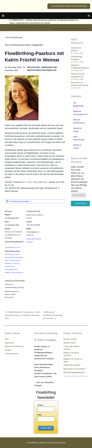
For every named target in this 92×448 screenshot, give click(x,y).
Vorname (40, 405)
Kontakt (8, 350)
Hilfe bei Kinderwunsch (79, 121)
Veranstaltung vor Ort (12, 247)
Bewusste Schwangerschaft (80, 112)
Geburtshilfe (9, 257)
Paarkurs (16, 263)
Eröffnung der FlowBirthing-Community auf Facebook (52, 315)
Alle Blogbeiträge (78, 104)
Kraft (6, 260)
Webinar (8, 272)
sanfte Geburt (10, 266)
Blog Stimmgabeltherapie (74, 372)
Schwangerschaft (11, 269)
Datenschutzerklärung (14, 346)
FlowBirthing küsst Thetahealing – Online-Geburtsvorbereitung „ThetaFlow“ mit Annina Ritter (23, 315)
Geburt (16, 254)
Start (7, 339)
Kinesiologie (18, 257)
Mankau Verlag (70, 339)
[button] (3, 16)
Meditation (8, 263)
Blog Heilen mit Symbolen (74, 369)
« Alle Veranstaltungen (14, 37)
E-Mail (39, 415)
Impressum (9, 343)
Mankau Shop (69, 343)
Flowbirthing (9, 254)
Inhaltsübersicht (11, 354)
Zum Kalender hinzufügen (19, 201)
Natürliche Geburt (77, 129)
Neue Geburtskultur (79, 138)
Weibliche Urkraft (77, 146)
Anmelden (46, 428)
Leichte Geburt (14, 260)
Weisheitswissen (17, 272)
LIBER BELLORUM (72, 365)
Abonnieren (80, 203)
